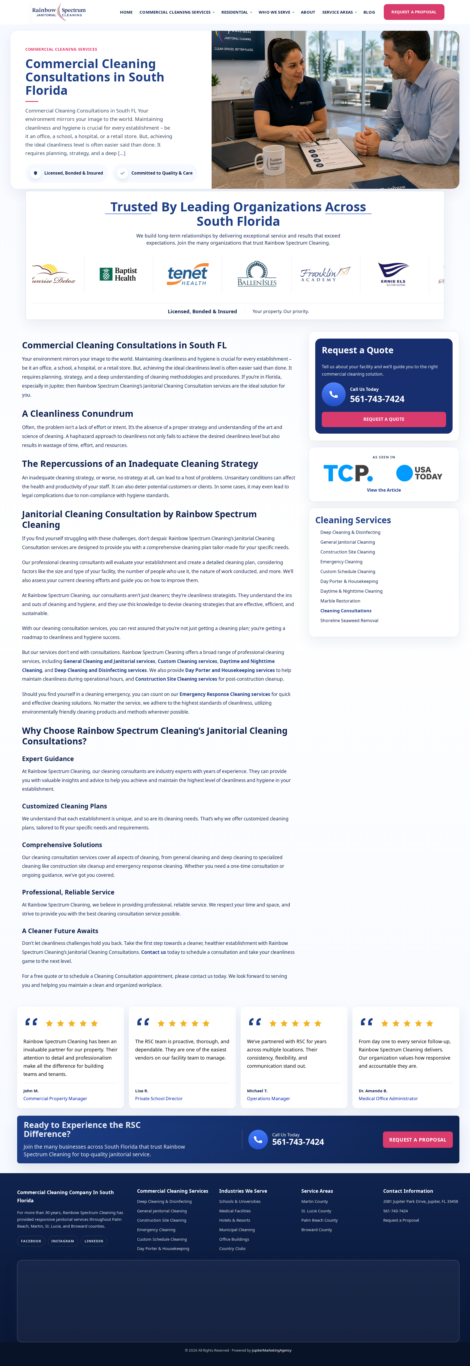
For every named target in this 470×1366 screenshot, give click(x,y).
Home (126, 12)
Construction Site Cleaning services (176, 679)
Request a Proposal (401, 1220)
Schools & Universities (240, 1201)
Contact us (153, 952)
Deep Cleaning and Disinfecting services (100, 670)
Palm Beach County (319, 1220)
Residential (234, 12)
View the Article (384, 490)
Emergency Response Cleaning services (225, 694)
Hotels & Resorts (234, 1220)
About (308, 12)
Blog (369, 12)
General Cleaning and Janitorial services (109, 661)
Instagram (62, 1241)
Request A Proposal (414, 11)
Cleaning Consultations (346, 611)
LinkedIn (94, 1241)
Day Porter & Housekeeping (349, 581)
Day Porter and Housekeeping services (230, 670)
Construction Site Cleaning (347, 552)
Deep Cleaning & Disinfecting (350, 532)
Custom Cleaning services (187, 661)
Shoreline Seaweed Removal (349, 620)
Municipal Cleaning (237, 1229)
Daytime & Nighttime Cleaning (351, 591)
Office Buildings (234, 1239)
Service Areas (337, 12)
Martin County (314, 1201)
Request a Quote (384, 419)
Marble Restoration (340, 601)
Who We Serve (274, 12)
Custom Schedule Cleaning (347, 571)
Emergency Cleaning (341, 562)
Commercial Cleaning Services (175, 12)
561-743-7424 (377, 398)
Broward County (316, 1229)
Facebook (31, 1241)
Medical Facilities (235, 1210)
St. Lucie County (316, 1210)
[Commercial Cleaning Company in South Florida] (59, 12)
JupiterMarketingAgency (272, 1350)
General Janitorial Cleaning (347, 542)
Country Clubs (232, 1248)
